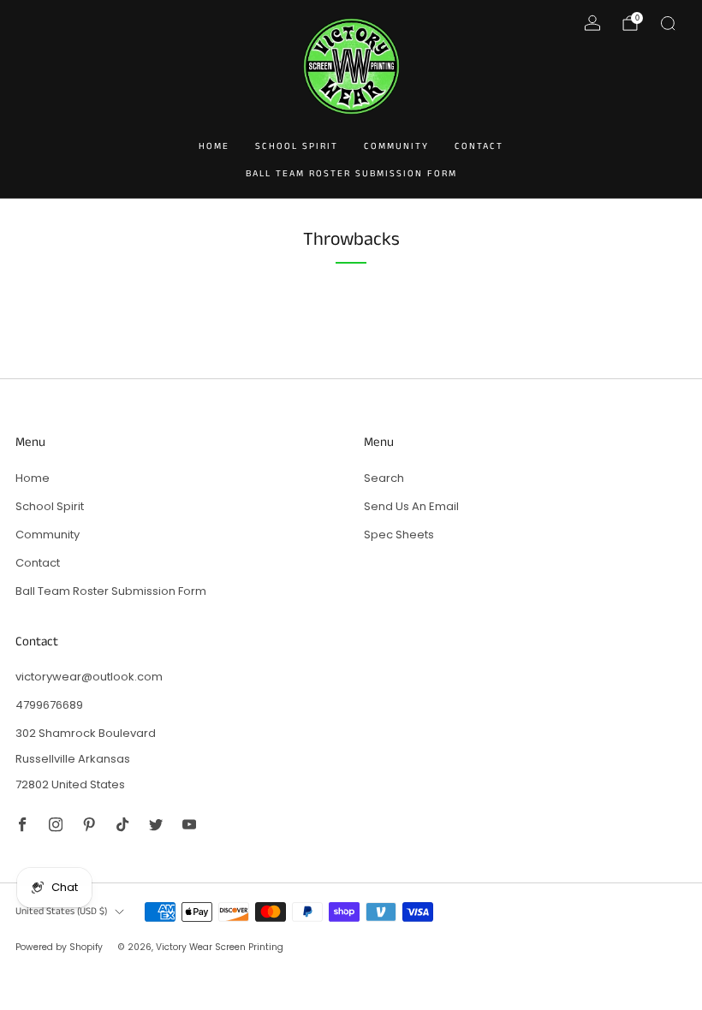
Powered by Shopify (59, 947)
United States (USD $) (61, 911)
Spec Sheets (399, 534)
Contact (479, 146)
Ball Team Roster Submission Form (351, 174)
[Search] (667, 23)
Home (214, 146)
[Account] (592, 23)
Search (384, 478)
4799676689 (49, 705)
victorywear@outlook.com (89, 676)
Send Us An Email (411, 506)
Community (396, 146)
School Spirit (296, 146)
